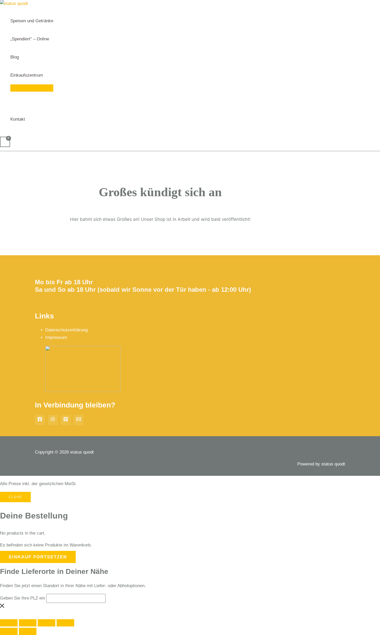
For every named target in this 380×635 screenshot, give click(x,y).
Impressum (56, 337)
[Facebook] (40, 420)
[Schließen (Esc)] (65, 622)
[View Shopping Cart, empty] (5, 142)
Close (15, 497)
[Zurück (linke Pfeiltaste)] (9, 631)
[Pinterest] (66, 420)
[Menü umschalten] (31, 88)
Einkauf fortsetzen (38, 556)
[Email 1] (78, 420)
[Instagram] (53, 420)
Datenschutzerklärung (66, 329)
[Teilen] (46, 622)
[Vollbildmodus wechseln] (27, 622)
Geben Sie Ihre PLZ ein (22, 598)
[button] (45, 75)
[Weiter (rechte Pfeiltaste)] (27, 631)
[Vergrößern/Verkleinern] (9, 622)
